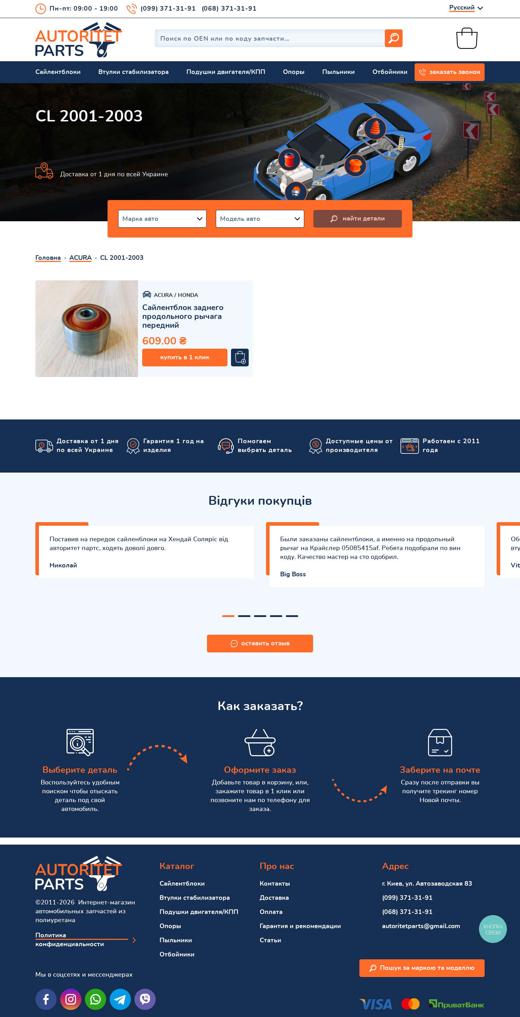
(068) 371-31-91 (229, 9)
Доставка (274, 898)
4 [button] (276, 616)
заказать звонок (454, 72)
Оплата (271, 912)
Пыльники (338, 72)
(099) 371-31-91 (168, 9)
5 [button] (292, 616)
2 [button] (244, 616)
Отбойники (390, 72)
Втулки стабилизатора (133, 72)
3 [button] (260, 616)
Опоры (294, 72)
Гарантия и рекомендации (300, 926)
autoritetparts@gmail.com (421, 926)
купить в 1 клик (184, 357)
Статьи (270, 940)
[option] (86, 328)
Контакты (275, 884)
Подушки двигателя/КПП (225, 72)
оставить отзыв (265, 643)
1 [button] (228, 616)
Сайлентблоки (58, 72)
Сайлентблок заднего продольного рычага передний (183, 316)
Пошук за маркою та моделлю (427, 968)
